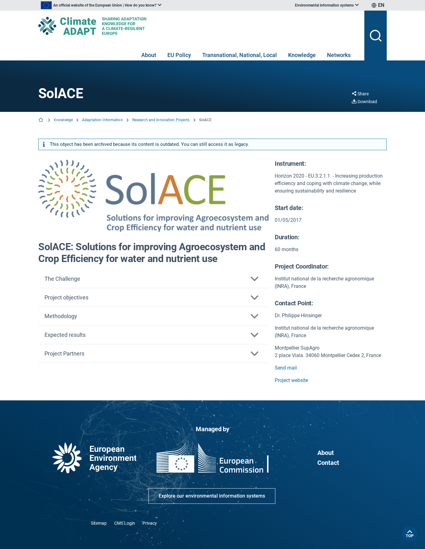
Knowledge (302, 55)
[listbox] (101, 5)
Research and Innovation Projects (161, 120)
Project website (291, 380)
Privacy (149, 523)
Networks (339, 55)
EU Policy (179, 55)
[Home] (41, 120)
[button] (153, 279)
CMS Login (124, 523)
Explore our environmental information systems (212, 496)
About (148, 55)
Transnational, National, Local (239, 55)
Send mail (286, 368)
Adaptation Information (102, 120)
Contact (328, 462)
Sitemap (99, 523)
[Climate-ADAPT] (198, 26)
